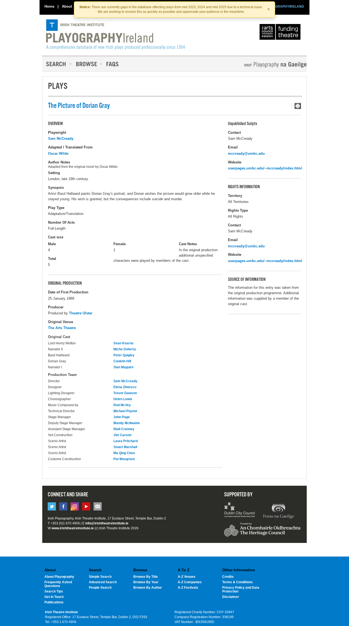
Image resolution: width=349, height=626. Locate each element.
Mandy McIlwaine (126, 423)
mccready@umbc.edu (246, 153)
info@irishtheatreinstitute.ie (106, 523)
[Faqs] (113, 64)
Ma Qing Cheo (124, 453)
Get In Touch (54, 597)
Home (49, 6)
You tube (86, 506)
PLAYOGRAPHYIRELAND (284, 6)
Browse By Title (145, 577)
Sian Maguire (123, 367)
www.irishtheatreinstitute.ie (73, 528)
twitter (52, 506)
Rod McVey (122, 405)
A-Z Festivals (188, 587)
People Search (100, 587)
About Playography (59, 577)
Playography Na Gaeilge (260, 65)
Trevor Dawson (125, 393)
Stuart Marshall (125, 447)
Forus (278, 510)
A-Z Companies (190, 582)
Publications (54, 602)
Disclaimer (230, 597)
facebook (63, 506)
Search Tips (53, 591)
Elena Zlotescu (124, 387)
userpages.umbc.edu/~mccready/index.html (265, 168)
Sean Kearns (123, 343)
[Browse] (87, 64)
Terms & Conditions (237, 582)
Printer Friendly (296, 106)
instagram (75, 506)
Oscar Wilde (58, 153)
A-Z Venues (186, 577)
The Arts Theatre (62, 328)
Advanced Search (103, 582)
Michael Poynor (125, 411)
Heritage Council (262, 532)
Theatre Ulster (80, 313)
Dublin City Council (239, 510)
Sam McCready (60, 138)
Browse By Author (147, 587)
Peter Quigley (123, 355)
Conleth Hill (122, 361)
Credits (228, 577)
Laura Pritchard (125, 441)
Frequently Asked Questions (58, 584)
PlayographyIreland (115, 34)
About (67, 6)
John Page (121, 417)
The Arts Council (281, 33)
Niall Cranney (123, 429)
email (98, 506)
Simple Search (100, 577)
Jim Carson (122, 435)
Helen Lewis (122, 399)
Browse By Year (145, 582)
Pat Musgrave (124, 459)
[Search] (57, 64)
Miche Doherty (124, 349)
